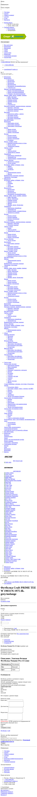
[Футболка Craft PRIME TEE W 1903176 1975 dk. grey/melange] (20, 583)
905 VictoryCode (17, 461)
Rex (9, 528)
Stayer (11, 550)
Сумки (10, 393)
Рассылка (7, 772)
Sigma (11, 545)
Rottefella (13, 536)
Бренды (6, 452)
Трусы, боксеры (8, 160)
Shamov (12, 544)
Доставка (7, 12)
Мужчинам (7, 46)
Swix (10, 551)
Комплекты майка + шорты (16, 114)
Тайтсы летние (12, 151)
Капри (9, 149)
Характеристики (9, 641)
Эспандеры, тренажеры (11, 442)
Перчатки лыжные (13, 110)
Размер (3, 608)
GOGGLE (15, 494)
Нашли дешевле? (6, 619)
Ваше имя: (4, 700)
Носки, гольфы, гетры (10, 141)
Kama (10, 500)
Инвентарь (7, 54)
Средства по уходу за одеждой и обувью (16, 430)
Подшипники (12, 405)
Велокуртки (11, 81)
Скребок (10, 374)
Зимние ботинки (12, 342)
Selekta (12, 542)
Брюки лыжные (12, 131)
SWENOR (15, 539)
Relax (10, 527)
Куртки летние (12, 135)
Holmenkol (15, 496)
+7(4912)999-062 (9, 65)
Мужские (10, 336)
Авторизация (11, 30)
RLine (11, 523)
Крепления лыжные (13, 365)
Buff (9, 482)
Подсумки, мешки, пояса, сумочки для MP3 (20, 388)
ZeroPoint (14, 561)
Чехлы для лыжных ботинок (16, 396)
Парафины (11, 368)
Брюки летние (12, 129)
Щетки (10, 382)
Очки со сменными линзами (16, 418)
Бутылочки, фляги (13, 387)
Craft (10, 486)
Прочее (10, 371)
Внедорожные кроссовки (15, 345)
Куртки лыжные (12, 137)
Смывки (10, 378)
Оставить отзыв (5, 601)
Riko (10, 530)
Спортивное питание (10, 56)
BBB (10, 477)
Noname (12, 508)
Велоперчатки (12, 84)
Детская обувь (8, 354)
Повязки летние (12, 100)
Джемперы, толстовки (10, 177)
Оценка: (3, 724)
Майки (10, 166)
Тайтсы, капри (8, 148)
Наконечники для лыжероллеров (17, 404)
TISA (10, 553)
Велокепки (11, 80)
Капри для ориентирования (16, 92)
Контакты (7, 19)
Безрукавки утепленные (15, 126)
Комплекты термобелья (14, 155)
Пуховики (11, 140)
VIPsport (13, 556)
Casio (10, 485)
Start (9, 548)
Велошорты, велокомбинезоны (17, 86)
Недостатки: (4, 712)
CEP (9, 483)
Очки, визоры (8, 413)
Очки (9, 416)
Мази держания (12, 367)
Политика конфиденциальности (13, 758)
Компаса (6, 435)
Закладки (7, 770)
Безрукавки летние (13, 123)
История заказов (9, 769)
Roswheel (14, 534)
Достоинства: (5, 706)
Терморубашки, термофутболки (17, 158)
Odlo (10, 513)
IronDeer (13, 497)
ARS (10, 462)
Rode (10, 533)
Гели (5, 447)
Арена (11, 562)
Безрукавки (7, 121)
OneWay (13, 514)
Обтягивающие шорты (14, 172)
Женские (10, 337)
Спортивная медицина (10, 428)
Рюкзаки (10, 391)
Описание (7, 639)
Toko (10, 554)
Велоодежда (7, 78)
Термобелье (7, 154)
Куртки (6, 134)
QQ (9, 519)
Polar (10, 516)
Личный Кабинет (9, 767)
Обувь (6, 51)
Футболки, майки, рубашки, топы (14, 165)
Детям (6, 49)
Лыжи (6, 438)
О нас (5, 18)
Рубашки (10, 168)
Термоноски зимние (13, 146)
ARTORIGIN (17, 471)
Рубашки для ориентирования (16, 94)
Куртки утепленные (13, 138)
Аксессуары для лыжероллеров (13, 398)
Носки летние (12, 144)
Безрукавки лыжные (14, 124)
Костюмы (7, 112)
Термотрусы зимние (13, 161)
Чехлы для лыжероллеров (15, 407)
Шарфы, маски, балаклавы (15, 205)
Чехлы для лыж (12, 381)
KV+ (10, 499)
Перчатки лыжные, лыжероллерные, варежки (17, 106)
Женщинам (7, 48)
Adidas (12, 473)
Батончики (7, 450)
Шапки (10, 103)
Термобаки (11, 394)
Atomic (12, 476)
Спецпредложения (9, 761)
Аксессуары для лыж (10, 364)
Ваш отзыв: (4, 719)
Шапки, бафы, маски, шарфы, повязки (15, 95)
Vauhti (11, 557)
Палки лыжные (8, 441)
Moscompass (16, 505)
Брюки (6, 127)
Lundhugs (14, 502)
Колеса (10, 401)
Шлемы (10, 399)
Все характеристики (23, 633)
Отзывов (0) (7, 642)
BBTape (12, 479)
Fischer (12, 493)
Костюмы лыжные (13, 117)
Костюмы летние (13, 115)
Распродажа (7, 57)
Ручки (9, 410)
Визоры (10, 415)
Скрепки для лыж (13, 376)
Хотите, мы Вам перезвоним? (19, 62)
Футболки (11, 169)
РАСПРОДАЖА (9, 120)
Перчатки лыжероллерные (15, 109)
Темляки (10, 411)
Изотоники (7, 449)
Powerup (13, 517)
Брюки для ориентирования (16, 90)
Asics (10, 474)
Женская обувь (8, 348)
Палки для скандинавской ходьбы (14, 439)
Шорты (6, 171)
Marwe (12, 503)
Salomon (13, 540)
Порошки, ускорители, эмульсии (17, 370)
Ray (9, 525)
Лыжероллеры (8, 436)
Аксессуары (7, 52)
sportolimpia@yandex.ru (11, 69)
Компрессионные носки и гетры (17, 143)
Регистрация (11, 29)
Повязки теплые (12, 101)
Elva (9, 490)
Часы (9, 425)
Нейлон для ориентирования (12, 89)
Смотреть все (11, 87)
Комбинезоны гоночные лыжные (14, 175)
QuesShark (15, 520)
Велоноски (11, 83)
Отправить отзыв (5, 727)
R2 (8, 522)
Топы (9, 185)
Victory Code (16, 559)
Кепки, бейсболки (13, 98)
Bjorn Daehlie (17, 480)
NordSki (12, 510)
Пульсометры (11, 422)
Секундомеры (12, 424)
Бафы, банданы (12, 97)
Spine (10, 547)
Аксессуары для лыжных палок (13, 408)
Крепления (11, 402)
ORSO (11, 511)
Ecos (10, 488)
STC (9, 537)
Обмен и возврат (9, 15)
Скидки (6, 16)
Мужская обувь (8, 340)
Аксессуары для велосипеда (12, 427)
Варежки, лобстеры (13, 107)
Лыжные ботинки (9, 334)
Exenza (12, 491)
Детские (10, 339)
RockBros (14, 531)
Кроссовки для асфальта (15, 344)
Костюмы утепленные (14, 118)
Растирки (10, 373)
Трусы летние (12, 163)
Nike (10, 506)
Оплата (6, 13)
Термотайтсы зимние (14, 152)
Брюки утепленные (13, 132)
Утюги (10, 379)
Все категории (8, 45)
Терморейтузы (12, 157)
